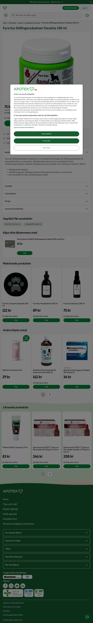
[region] (46, 119)
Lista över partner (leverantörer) (24, 127)
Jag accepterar (46, 134)
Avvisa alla (46, 141)
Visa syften (46, 148)
